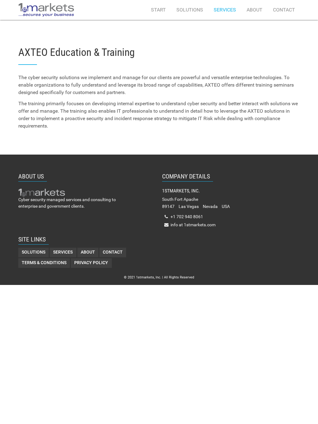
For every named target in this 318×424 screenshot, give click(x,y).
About (254, 10)
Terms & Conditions (44, 262)
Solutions (189, 10)
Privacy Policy (91, 262)
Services (225, 10)
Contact (284, 10)
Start (158, 10)
